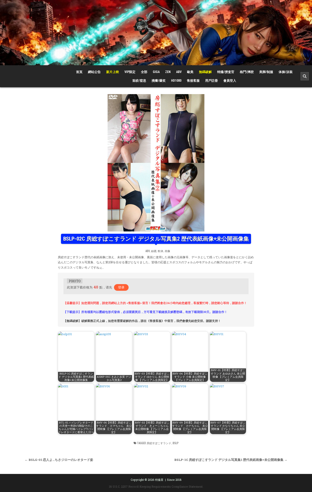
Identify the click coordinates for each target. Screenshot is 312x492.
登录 (121, 287)
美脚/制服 (266, 72)
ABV (179, 72)
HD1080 (176, 80)
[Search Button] (305, 76)
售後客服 (193, 80)
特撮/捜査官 (225, 72)
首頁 (79, 72)
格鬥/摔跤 (247, 72)
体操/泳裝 (286, 72)
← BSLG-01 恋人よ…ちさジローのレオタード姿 (59, 460)
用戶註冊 (211, 80)
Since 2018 (174, 479)
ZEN (168, 72)
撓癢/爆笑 (159, 80)
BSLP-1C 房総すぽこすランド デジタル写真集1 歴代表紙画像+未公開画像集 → (230, 460)
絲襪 (153, 251)
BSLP (176, 443)
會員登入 (229, 80)
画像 (167, 251)
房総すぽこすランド (159, 443)
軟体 (160, 251)
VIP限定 (129, 72)
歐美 (190, 72)
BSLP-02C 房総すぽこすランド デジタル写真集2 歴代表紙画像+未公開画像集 (156, 239)
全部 (144, 72)
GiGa (156, 72)
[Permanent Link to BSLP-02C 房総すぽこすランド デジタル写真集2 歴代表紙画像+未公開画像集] (156, 162)
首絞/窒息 (139, 80)
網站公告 (94, 72)
